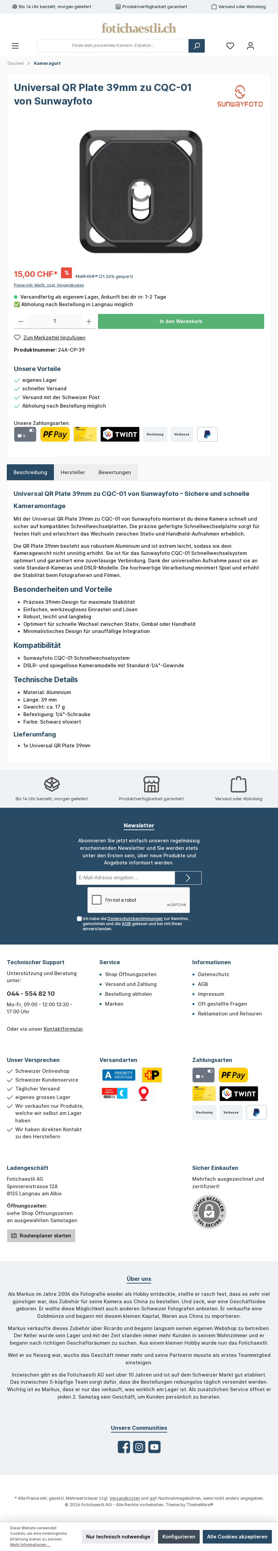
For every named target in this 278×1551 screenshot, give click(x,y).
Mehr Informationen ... (30, 1545)
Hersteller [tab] (73, 472)
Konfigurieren (178, 1536)
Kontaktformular (63, 1029)
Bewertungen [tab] (115, 472)
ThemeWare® (199, 1504)
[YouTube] (154, 1447)
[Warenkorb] (266, 43)
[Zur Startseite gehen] (139, 27)
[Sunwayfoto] (240, 95)
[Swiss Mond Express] (114, 1093)
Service (109, 962)
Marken (114, 1004)
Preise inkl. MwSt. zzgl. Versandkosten (49, 285)
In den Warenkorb (181, 321)
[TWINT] (120, 434)
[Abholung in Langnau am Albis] (143, 1093)
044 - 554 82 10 (31, 993)
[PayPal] (207, 434)
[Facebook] (124, 1447)
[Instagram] (139, 1447)
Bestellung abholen (128, 994)
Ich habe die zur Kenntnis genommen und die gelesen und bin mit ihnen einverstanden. (135, 923)
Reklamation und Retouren (230, 1013)
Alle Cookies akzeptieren (237, 1536)
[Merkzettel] (230, 46)
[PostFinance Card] (85, 434)
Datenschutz (213, 974)
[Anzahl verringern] (21, 321)
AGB (126, 923)
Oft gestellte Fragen (222, 1004)
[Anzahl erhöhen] (89, 321)
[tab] (30, 472)
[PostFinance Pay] (55, 434)
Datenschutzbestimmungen (135, 918)
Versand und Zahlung (131, 984)
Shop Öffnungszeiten (131, 974)
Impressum (211, 994)
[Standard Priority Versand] (118, 1075)
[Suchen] (196, 46)
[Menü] (15, 46)
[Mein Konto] (250, 46)
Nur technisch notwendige (118, 1536)
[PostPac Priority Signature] (152, 1075)
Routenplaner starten (44, 1235)
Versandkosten (125, 1498)
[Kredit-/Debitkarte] (25, 434)
